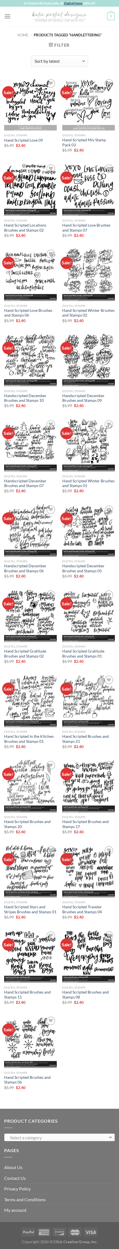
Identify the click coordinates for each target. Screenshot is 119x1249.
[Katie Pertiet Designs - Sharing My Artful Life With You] (59, 16)
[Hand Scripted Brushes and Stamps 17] (88, 785)
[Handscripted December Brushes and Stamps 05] (88, 530)
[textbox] (58, 1138)
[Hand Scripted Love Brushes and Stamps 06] (30, 274)
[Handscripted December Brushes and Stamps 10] (30, 359)
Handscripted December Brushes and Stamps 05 (83, 568)
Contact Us (15, 1178)
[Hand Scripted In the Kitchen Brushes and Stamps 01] (30, 700)
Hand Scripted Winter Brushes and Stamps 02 (88, 313)
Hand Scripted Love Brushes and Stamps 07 (86, 227)
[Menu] (7, 16)
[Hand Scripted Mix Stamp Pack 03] (88, 104)
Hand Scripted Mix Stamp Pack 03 (84, 142)
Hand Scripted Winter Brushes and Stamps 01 (88, 483)
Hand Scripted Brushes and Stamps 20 (27, 824)
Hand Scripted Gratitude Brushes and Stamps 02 (25, 653)
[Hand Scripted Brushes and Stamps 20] (30, 785)
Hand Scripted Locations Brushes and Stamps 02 (25, 227)
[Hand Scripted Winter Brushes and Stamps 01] (88, 445)
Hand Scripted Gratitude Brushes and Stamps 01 (83, 653)
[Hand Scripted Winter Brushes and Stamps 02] (88, 274)
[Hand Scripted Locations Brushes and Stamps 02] (30, 189)
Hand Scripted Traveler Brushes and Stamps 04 (82, 909)
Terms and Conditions (25, 1199)
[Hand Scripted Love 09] (30, 104)
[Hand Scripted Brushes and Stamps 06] (30, 1041)
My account (15, 1210)
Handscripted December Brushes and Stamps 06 (25, 568)
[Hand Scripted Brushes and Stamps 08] (88, 956)
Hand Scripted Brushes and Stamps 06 (27, 1080)
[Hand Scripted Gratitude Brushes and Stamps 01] (88, 615)
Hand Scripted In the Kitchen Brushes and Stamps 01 (29, 739)
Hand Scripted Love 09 (23, 140)
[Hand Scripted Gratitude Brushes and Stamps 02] (30, 615)
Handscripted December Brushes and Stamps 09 (83, 398)
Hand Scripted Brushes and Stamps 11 (27, 994)
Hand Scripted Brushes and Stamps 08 (85, 994)
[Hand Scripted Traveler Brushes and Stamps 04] (88, 871)
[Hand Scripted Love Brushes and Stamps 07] (88, 189)
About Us (13, 1167)
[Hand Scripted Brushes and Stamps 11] (30, 956)
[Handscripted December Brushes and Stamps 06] (30, 530)
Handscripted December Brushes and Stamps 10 (25, 398)
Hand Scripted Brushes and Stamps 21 (85, 739)
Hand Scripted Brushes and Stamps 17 (85, 824)
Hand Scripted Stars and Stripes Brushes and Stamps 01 (30, 909)
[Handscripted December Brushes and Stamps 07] (30, 445)
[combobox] (59, 1137)
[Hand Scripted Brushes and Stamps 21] (88, 700)
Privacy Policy (17, 1188)
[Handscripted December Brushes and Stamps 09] (88, 359)
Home (23, 35)
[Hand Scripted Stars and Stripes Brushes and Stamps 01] (30, 871)
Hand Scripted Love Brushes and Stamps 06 (28, 313)
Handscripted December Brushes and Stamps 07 (25, 483)
